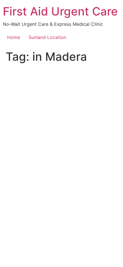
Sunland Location (47, 37)
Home (13, 37)
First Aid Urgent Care (60, 11)
